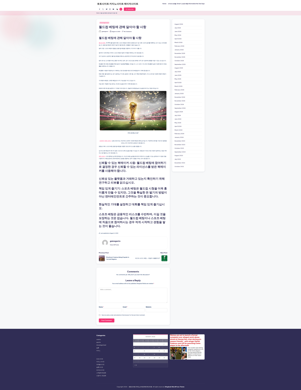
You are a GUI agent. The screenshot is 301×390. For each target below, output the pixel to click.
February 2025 (179, 90)
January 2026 (179, 50)
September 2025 (180, 64)
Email (125, 307)
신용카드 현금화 (101, 376)
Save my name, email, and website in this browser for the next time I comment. (123, 315)
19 (144, 354)
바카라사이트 (100, 370)
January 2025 (179, 93)
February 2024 (179, 133)
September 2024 (180, 108)
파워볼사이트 (100, 364)
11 (139, 351)
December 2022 (180, 163)
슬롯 (97, 348)
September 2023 (180, 152)
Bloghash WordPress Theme (174, 387)
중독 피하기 (102, 156)
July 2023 (178, 159)
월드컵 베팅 (102, 43)
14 (154, 351)
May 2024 (178, 123)
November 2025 (180, 57)
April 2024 (178, 126)
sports (98, 342)
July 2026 (178, 28)
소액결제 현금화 (101, 373)
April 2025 (178, 82)
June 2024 (178, 119)
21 (154, 354)
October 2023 (179, 148)
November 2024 (180, 101)
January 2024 (179, 137)
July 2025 (178, 71)
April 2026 (178, 39)
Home (97, 13)
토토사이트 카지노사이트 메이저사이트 (117, 3)
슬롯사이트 (99, 367)
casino (98, 339)
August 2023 (179, 155)
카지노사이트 (100, 362)
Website (148, 307)
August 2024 (179, 112)
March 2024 (178, 130)
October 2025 (179, 61)
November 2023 (180, 144)
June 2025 (178, 75)
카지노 (98, 350)
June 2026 (178, 31)
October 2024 (179, 104)
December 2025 (180, 53)
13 (149, 351)
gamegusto (115, 241)
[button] (130, 9)
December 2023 (180, 141)
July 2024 (178, 115)
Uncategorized (104, 22)
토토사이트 (99, 359)
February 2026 (179, 46)
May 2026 (178, 35)
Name (101, 307)
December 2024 (180, 97)
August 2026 (179, 24)
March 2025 (178, 86)
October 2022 (179, 166)
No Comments (128, 31)
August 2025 (179, 68)
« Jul (135, 365)
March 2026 (178, 42)
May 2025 (178, 79)
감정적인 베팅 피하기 (105, 141)
